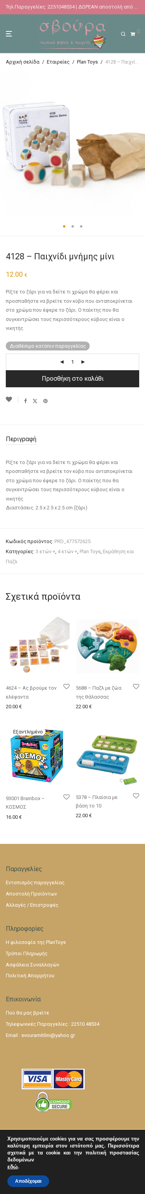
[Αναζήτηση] (125, 34)
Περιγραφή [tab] (21, 439)
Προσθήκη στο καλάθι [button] (29, 706)
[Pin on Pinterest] (45, 400)
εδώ (12, 1166)
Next (137, 144)
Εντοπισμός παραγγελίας (35, 882)
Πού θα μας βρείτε (27, 1013)
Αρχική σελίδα (22, 62)
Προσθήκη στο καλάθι (73, 378)
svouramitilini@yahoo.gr (48, 1035)
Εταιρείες (58, 62)
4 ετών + (67, 551)
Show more (16, 716)
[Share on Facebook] (25, 400)
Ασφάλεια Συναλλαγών (32, 965)
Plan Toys (87, 62)
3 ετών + (45, 551)
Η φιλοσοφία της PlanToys (36, 942)
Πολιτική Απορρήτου (30, 975)
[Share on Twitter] (35, 400)
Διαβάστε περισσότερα (31, 817)
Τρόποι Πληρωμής (27, 953)
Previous (7, 144)
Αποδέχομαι (28, 1181)
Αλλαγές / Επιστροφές (32, 905)
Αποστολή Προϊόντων (31, 894)
